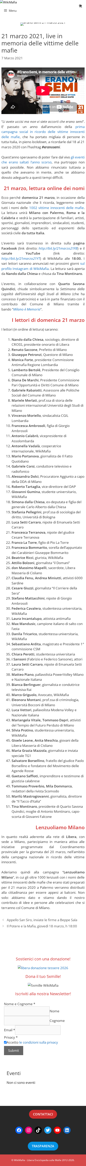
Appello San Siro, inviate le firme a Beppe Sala (42, 920)
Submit (13, 1050)
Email (9, 1030)
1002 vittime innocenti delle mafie (56, 207)
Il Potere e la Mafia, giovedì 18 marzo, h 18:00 (42, 926)
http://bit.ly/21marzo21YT (20, 258)
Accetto (32, 1042)
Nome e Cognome (19, 1004)
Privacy (11, 1037)
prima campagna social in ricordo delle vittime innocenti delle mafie (43, 131)
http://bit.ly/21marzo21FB (58, 248)
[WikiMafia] (8, 2)
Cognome (57, 1020)
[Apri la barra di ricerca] (80, 6)
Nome (54, 1011)
